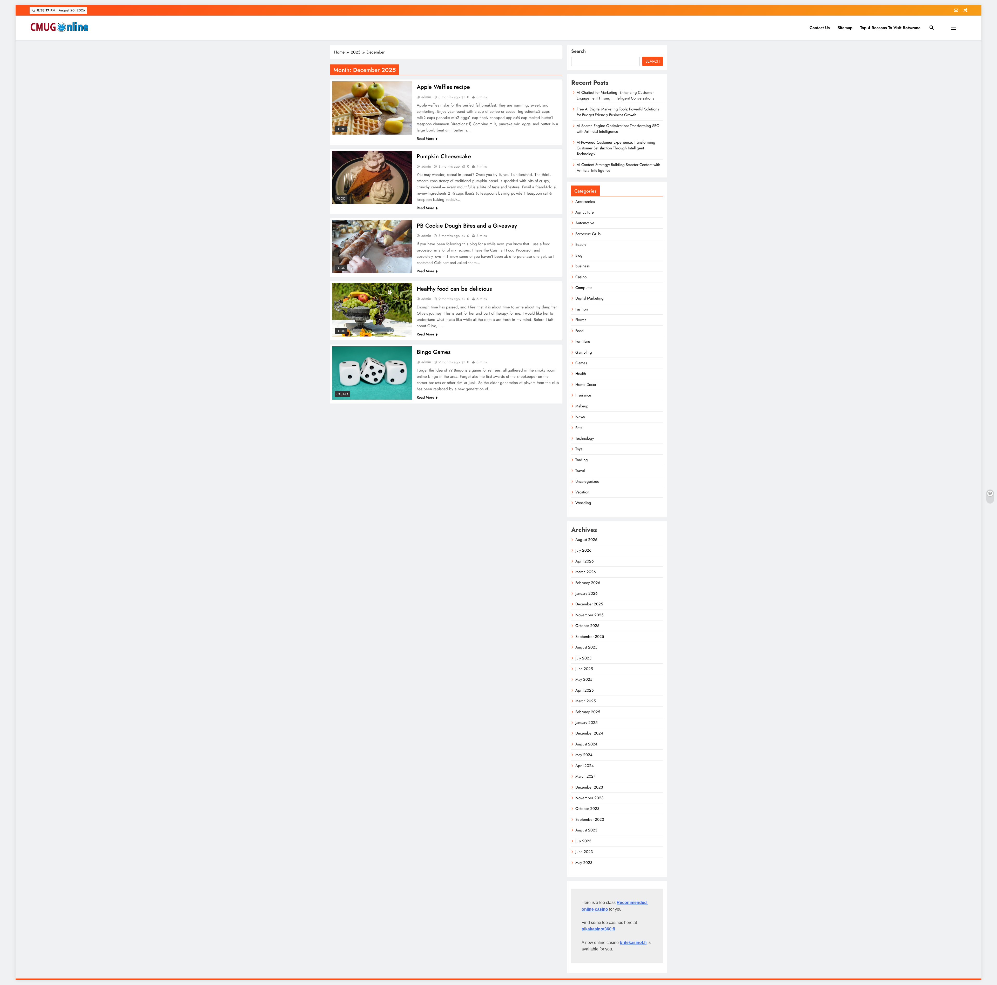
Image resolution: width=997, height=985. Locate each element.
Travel (580, 470)
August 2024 (586, 744)
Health (580, 373)
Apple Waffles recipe (443, 87)
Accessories (585, 201)
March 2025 (585, 701)
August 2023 (586, 830)
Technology (584, 438)
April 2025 (584, 690)
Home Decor (585, 384)
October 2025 (587, 626)
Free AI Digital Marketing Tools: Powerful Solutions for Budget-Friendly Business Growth (618, 112)
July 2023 (583, 841)
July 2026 (583, 550)
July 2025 (583, 658)
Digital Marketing (589, 298)
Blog (579, 255)
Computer (583, 287)
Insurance (583, 395)
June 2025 (584, 669)
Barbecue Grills (588, 234)
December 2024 (589, 733)
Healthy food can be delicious (454, 289)
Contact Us (820, 28)
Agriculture (584, 212)
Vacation (582, 492)
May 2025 (583, 679)
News (580, 417)
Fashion (581, 309)
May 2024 (583, 755)
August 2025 (586, 647)
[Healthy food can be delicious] (372, 309)
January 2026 (586, 593)
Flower (580, 320)
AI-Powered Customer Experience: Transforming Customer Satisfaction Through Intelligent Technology (616, 148)
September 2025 (589, 636)
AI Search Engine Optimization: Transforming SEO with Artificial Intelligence (618, 128)
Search (578, 51)
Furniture (582, 341)
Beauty (580, 244)
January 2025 (586, 722)
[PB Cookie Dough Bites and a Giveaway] (372, 246)
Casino (342, 394)
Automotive (584, 223)
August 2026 (586, 540)
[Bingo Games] (372, 373)
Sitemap (845, 28)
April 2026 (584, 561)
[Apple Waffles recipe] (372, 108)
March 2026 (585, 572)
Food (340, 129)
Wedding (583, 503)
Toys (578, 449)
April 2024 (584, 766)
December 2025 (589, 604)
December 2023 (589, 787)
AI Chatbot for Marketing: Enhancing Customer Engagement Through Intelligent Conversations (615, 95)
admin (426, 97)
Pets (578, 428)
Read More (425, 138)
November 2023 (589, 798)
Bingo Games (433, 352)
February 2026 (587, 583)
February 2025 (587, 712)
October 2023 (587, 808)
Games (581, 363)
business (582, 266)
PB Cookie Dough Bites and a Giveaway (467, 225)
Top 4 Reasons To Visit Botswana (890, 28)
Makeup (582, 406)
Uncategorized (587, 481)
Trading (581, 460)
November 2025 (589, 615)
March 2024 (585, 776)
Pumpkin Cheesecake (444, 156)
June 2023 (584, 852)
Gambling (583, 352)
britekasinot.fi (633, 942)
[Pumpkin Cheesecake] (372, 177)
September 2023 (589, 819)
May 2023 (583, 862)
